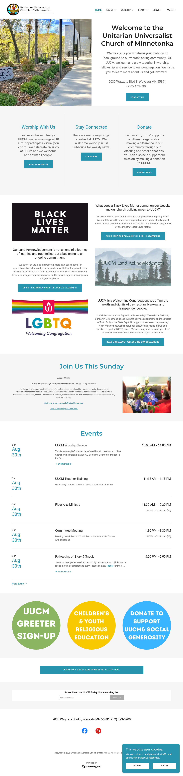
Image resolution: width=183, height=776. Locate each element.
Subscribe (91, 156)
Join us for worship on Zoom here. (64, 408)
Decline (138, 766)
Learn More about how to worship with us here (91, 670)
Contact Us (137, 97)
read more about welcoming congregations (133, 342)
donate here (144, 172)
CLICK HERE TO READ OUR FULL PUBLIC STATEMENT (133, 236)
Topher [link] (109, 565)
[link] (30, 9)
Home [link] (98, 10)
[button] (111, 10)
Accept (164, 766)
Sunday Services (38, 164)
